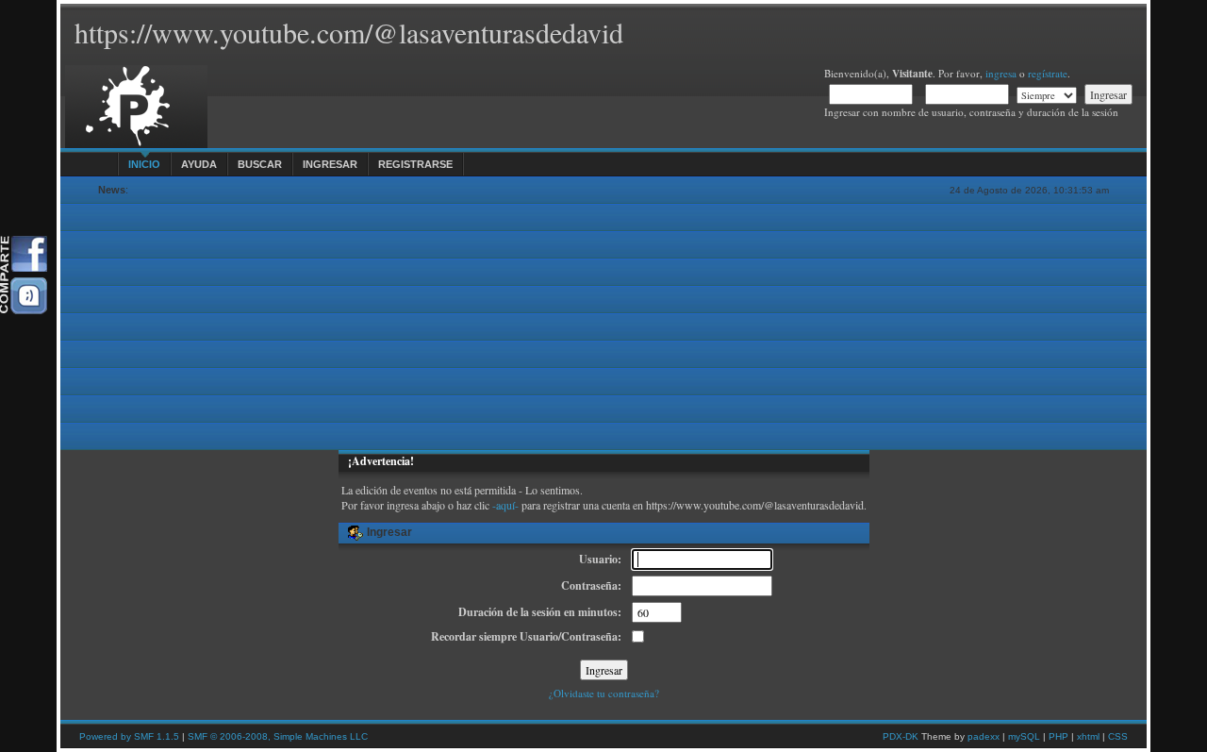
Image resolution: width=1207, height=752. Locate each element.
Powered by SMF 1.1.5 (129, 736)
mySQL (1024, 736)
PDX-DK (900, 736)
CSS (1118, 736)
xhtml (1088, 736)
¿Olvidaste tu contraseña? (604, 693)
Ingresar (330, 164)
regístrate (1047, 73)
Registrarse (415, 164)
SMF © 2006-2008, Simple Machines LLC (278, 736)
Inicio (144, 164)
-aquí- (505, 504)
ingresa (1001, 73)
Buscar (260, 164)
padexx (983, 736)
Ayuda (199, 164)
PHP (1058, 736)
